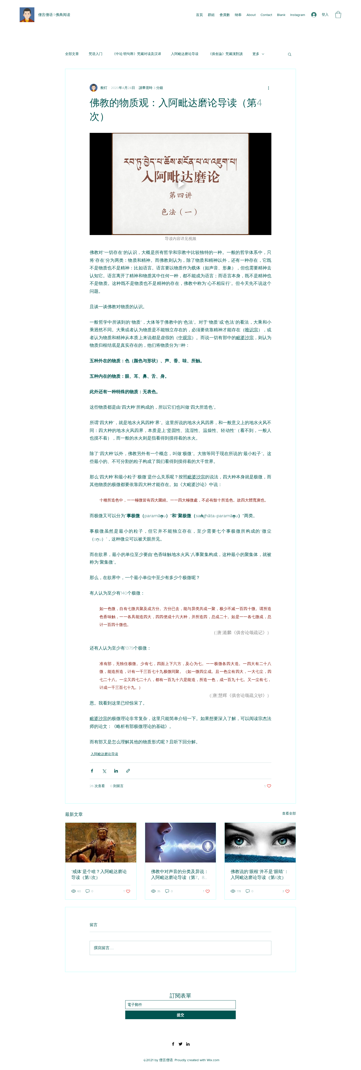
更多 (255, 54)
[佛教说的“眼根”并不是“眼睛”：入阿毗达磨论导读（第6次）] (260, 842)
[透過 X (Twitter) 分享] (104, 770)
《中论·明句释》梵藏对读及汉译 (136, 54)
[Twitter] (180, 1044)
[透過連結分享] (128, 770)
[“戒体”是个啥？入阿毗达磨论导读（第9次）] (100, 842)
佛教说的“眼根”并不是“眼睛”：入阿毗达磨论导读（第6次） (260, 874)
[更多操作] (268, 88)
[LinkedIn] (187, 1044)
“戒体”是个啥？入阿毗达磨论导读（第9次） (99, 874)
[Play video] (180, 184)
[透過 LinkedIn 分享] (116, 770)
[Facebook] (173, 1044)
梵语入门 (95, 54)
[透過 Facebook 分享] (92, 770)
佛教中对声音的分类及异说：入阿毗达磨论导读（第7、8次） (179, 874)
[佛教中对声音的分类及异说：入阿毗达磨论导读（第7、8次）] (180, 842)
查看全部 (289, 813)
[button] (338, 14)
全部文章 (72, 54)
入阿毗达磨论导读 (184, 54)
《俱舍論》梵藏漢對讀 (225, 54)
